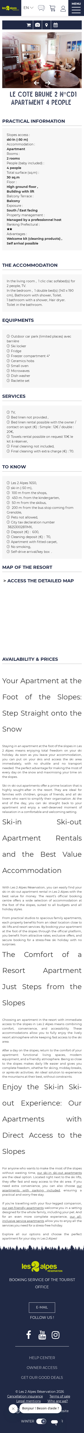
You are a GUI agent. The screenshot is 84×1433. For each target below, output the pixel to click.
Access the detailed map (40, 580)
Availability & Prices (55, 24)
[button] (52, 8)
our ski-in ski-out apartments (59, 1173)
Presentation (37, 24)
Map (46, 24)
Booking (28, 24)
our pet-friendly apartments (23, 1208)
